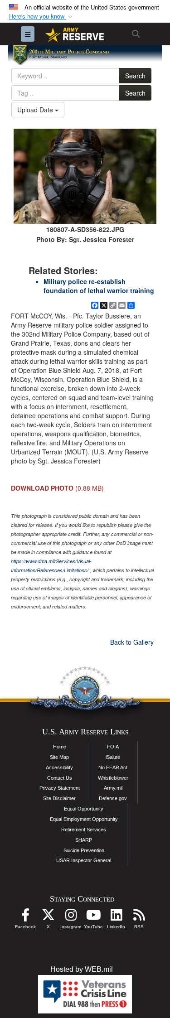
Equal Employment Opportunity (84, 819)
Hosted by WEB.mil (81, 969)
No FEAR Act (112, 767)
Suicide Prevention (83, 850)
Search (135, 75)
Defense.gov (113, 798)
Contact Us (59, 778)
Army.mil (113, 788)
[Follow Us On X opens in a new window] (48, 917)
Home (59, 746)
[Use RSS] (138, 917)
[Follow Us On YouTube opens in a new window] (93, 917)
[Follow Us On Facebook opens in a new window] (25, 917)
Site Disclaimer (59, 798)
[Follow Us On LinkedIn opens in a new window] (116, 917)
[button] (41, 16)
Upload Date (36, 109)
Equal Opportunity (83, 808)
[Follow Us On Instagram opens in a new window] (70, 917)
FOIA (113, 746)
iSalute (113, 757)
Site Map (59, 757)
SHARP (83, 840)
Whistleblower (113, 778)
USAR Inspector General (83, 860)
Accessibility (59, 767)
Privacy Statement (59, 788)
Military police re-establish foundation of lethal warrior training (99, 286)
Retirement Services (83, 829)
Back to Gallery (132, 642)
